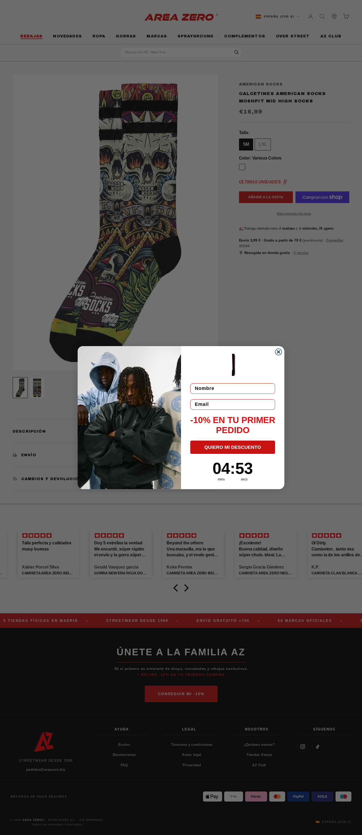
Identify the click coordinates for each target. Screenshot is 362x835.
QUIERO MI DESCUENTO (232, 447)
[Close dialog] (278, 352)
